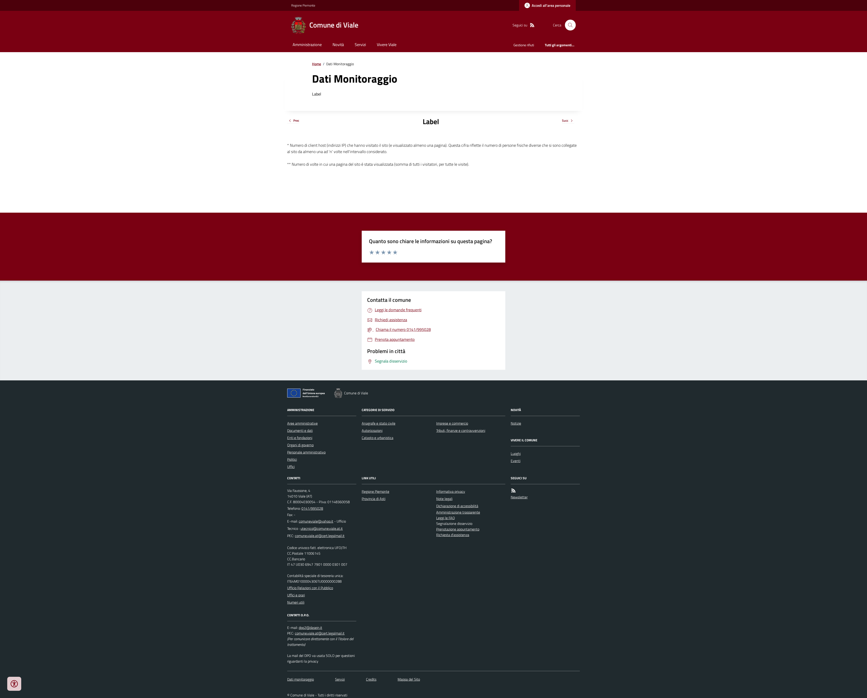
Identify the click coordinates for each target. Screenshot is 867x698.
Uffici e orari (296, 595)
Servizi (360, 45)
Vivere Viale (386, 45)
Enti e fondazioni (299, 437)
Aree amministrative (302, 423)
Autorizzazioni (372, 430)
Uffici (291, 466)
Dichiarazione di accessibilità (457, 506)
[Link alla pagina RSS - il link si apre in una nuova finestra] (532, 25)
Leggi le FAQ (445, 518)
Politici (292, 459)
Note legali (444, 498)
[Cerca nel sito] (568, 25)
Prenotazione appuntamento (457, 529)
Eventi (515, 460)
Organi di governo (300, 445)
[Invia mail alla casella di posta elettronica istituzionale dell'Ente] (316, 521)
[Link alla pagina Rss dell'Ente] (513, 490)
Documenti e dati (300, 430)
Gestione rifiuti (523, 45)
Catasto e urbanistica (377, 437)
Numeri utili (295, 602)
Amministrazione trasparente (458, 512)
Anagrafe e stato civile (378, 423)
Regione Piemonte (303, 5)
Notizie (516, 423)
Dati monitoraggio (300, 679)
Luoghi (516, 453)
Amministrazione (307, 45)
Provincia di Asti (373, 498)
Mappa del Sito (409, 679)
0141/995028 (312, 508)
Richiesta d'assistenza (452, 534)
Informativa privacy (450, 491)
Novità (338, 45)
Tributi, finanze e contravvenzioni (460, 430)
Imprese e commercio (452, 423)
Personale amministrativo (306, 452)
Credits (371, 679)
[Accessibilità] (14, 683)
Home (316, 64)
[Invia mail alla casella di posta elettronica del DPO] (310, 628)
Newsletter (519, 497)
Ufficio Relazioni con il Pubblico (310, 588)
